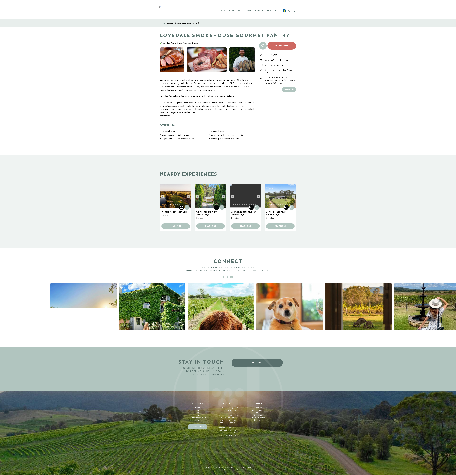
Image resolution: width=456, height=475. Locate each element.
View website (281, 46)
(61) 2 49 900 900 (228, 420)
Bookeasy (219, 470)
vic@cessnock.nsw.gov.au (228, 435)
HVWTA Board (258, 418)
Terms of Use (258, 413)
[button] (263, 46)
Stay (240, 11)
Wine (231, 11)
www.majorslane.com (274, 65)
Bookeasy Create (244, 470)
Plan (222, 11)
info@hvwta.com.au (228, 423)
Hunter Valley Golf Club (174, 212)
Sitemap (258, 408)
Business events (197, 427)
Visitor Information (197, 418)
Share (287, 89)
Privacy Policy (258, 410)
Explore (271, 11)
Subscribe (257, 363)
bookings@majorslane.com (276, 60)
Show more (165, 116)
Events (259, 11)
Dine (249, 11)
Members (258, 420)
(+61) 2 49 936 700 (228, 433)
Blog (197, 420)
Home (162, 23)
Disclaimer (258, 415)
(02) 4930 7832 (271, 55)
